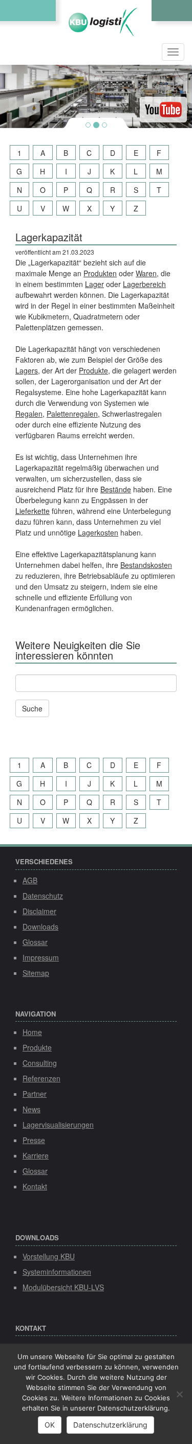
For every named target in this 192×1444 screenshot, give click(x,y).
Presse (34, 1140)
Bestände (115, 489)
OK (50, 1424)
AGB (30, 880)
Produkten (100, 273)
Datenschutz (43, 895)
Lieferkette (32, 511)
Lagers (26, 370)
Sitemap (36, 973)
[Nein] (179, 1394)
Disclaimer (39, 911)
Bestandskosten (146, 565)
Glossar (35, 942)
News (31, 1109)
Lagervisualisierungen (58, 1124)
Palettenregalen (72, 413)
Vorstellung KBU (49, 1256)
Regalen (28, 413)
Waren (146, 273)
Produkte (93, 370)
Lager (94, 284)
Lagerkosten (98, 532)
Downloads (40, 926)
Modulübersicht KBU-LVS (63, 1287)
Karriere (36, 1155)
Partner (35, 1094)
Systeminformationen (57, 1272)
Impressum (41, 957)
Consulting (40, 1063)
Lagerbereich (144, 284)
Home (32, 1032)
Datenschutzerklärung (110, 1424)
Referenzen (41, 1078)
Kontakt (35, 1186)
